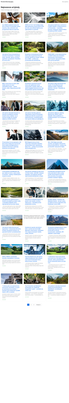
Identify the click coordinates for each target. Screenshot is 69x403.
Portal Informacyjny (7, 1)
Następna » (38, 304)
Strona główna (65, 1)
